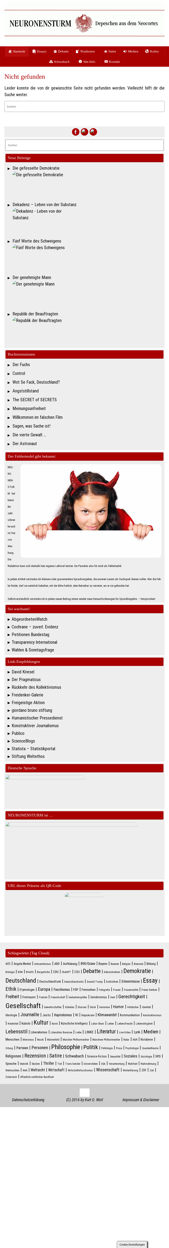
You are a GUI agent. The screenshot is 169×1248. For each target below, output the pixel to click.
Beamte (115, 964)
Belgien (126, 964)
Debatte (92, 971)
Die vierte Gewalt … (29, 434)
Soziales (130, 1056)
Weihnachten (12, 1070)
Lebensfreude (124, 1023)
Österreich (11, 1077)
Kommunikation (130, 1015)
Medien (150, 1032)
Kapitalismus (63, 1015)
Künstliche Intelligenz (74, 1023)
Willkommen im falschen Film (38, 417)
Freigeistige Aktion (28, 702)
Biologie (10, 972)
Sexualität (115, 1056)
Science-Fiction (97, 1056)
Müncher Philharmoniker (76, 1039)
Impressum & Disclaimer (141, 1099)
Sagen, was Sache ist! (31, 426)
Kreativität (13, 1023)
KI (76, 1015)
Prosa (119, 1048)
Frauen (117, 989)
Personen (39, 1047)
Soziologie (146, 1056)
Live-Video (124, 1032)
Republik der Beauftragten (35, 313)
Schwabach (74, 1056)
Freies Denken (149, 989)
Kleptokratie (87, 1015)
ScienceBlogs (23, 741)
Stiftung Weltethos (28, 756)
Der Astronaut (25, 443)
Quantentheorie (150, 1048)
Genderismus (98, 997)
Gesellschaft (23, 1006)
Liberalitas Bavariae (61, 1032)
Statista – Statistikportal (33, 748)
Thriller (48, 1063)
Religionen (13, 1056)
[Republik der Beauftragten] (88, 331)
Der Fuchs (21, 364)
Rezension (35, 1056)
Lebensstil (17, 1032)
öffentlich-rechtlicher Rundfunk (37, 1077)
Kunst (55, 1023)
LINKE (89, 1032)
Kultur (41, 1022)
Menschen (12, 1039)
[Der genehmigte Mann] (88, 294)
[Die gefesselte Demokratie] (88, 185)
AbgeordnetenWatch (29, 619)
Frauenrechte (131, 989)
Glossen (82, 1007)
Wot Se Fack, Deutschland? (36, 382)
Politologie (107, 1048)
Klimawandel (107, 1015)
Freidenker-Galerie (27, 695)
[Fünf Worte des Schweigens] (88, 258)
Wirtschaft (56, 1070)
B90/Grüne (88, 964)
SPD (158, 1056)
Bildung (151, 964)
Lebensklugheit (144, 1023)
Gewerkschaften (53, 1007)
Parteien (22, 1048)
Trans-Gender (72, 1063)
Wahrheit (132, 1063)
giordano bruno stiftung (32, 710)
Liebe (78, 1032)
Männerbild (53, 1039)
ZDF (143, 1070)
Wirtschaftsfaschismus (80, 1070)
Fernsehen (89, 990)
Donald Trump (95, 981)
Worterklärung (130, 1070)
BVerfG (30, 972)
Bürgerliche (43, 972)
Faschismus (61, 989)
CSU (77, 972)
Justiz (46, 1015)
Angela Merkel (22, 964)
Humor (118, 1006)
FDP (75, 990)
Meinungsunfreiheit (29, 408)
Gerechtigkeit (131, 997)
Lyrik (137, 1032)
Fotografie (104, 989)
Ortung (9, 1048)
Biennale (138, 964)
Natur (126, 1039)
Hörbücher (133, 1007)
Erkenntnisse (130, 981)
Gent (112, 997)
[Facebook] (75, 132)
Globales (69, 1007)
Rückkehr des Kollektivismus (36, 687)
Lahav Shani (97, 1023)
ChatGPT (66, 972)
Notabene (147, 1039)
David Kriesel (23, 671)
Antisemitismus (42, 964)
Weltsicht (38, 1070)
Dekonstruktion (112, 972)
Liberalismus (39, 1032)
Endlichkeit (112, 981)
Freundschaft (58, 997)
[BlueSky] (84, 132)
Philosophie (65, 1047)
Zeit (152, 1070)
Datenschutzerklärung (28, 1099)
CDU (56, 972)
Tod (59, 1063)
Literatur (106, 1031)
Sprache (11, 1064)
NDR (135, 1039)
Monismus (28, 1039)
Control (19, 373)
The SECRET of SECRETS (35, 399)
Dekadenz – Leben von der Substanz (45, 204)
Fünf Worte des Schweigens (37, 241)
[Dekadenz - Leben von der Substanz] (88, 222)
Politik (90, 1047)
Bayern (103, 964)
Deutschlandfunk (50, 981)
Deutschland (21, 980)
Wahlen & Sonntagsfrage (33, 650)
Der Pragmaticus (26, 679)
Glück (93, 1007)
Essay (150, 980)
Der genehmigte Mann (32, 277)
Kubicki (26, 1023)
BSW (20, 972)
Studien (36, 1063)
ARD (57, 964)
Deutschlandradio (74, 981)
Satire (55, 1056)
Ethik (11, 989)
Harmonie (104, 1007)
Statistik (24, 1063)
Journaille (29, 1014)
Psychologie (132, 1048)
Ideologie (11, 1015)
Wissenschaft (107, 1069)
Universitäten (91, 1063)
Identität (146, 1007)
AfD (8, 964)
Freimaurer (29, 997)
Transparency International (34, 642)
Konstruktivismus (152, 1015)
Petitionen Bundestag (30, 634)
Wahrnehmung (148, 1063)
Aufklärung (70, 964)
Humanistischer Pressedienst (37, 718)
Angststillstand (26, 391)
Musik (40, 1039)
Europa (44, 989)
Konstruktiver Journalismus (35, 725)
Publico (18, 733)
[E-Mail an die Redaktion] (93, 132)
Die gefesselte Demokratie (36, 168)
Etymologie (27, 990)
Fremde (43, 997)
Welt (25, 1070)
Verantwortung (117, 1063)
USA (103, 1063)
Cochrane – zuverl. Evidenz (35, 626)
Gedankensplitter (77, 997)
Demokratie (137, 971)
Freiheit (12, 996)
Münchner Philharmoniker (106, 1039)
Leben (110, 1023)
